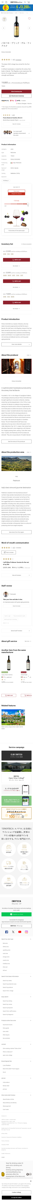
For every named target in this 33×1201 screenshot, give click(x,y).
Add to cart (17, 259)
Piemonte (18, 162)
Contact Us (4, 1116)
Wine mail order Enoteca (7, 12)
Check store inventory (17, 96)
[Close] (31, 1181)
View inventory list (16, 91)
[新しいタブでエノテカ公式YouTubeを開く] (19, 931)
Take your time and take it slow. (12, 599)
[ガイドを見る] (6, 2)
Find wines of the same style (16, 230)
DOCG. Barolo (14, 168)
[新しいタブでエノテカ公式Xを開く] (13, 931)
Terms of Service (5, 1141)
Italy (27, 12)
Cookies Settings (16, 1192)
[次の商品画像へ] (29, 28)
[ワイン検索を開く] (25, 2)
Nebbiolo (15, 173)
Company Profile (5, 1144)
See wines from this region (16, 532)
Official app (19, 926)
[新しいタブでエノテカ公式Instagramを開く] (26, 931)
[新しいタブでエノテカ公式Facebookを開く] (6, 931)
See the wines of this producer (16, 441)
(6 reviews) (18, 59)
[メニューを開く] (2, 2)
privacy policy (4, 1133)
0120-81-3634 (13, 1119)
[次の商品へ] (28, 676)
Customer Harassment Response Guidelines (11, 1137)
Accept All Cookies (16, 1197)
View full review (16, 606)
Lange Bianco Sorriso (6, 674)
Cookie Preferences (5, 1153)
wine (16, 12)
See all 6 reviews (17, 124)
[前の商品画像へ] (4, 28)
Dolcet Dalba (24, 674)
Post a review (10, 552)
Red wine (22, 12)
